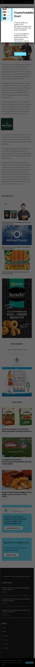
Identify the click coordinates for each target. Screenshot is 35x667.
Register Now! (20, 54)
